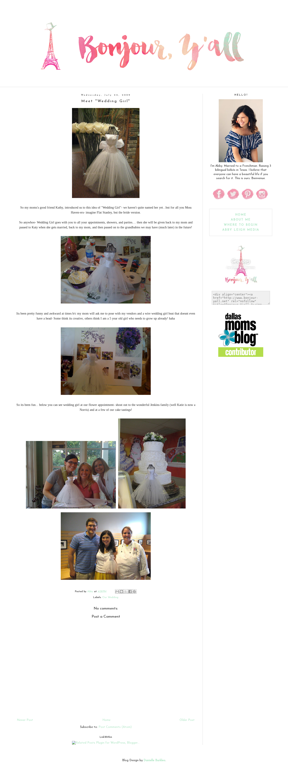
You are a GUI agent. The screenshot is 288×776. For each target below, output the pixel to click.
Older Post (187, 720)
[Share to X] (126, 591)
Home (106, 720)
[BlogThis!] (121, 591)
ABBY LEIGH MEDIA (240, 229)
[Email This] (117, 591)
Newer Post (25, 720)
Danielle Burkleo (154, 760)
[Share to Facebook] (130, 591)
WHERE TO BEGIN (241, 224)
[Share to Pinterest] (134, 591)
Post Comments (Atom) (115, 727)
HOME (240, 214)
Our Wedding (110, 597)
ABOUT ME (241, 219)
